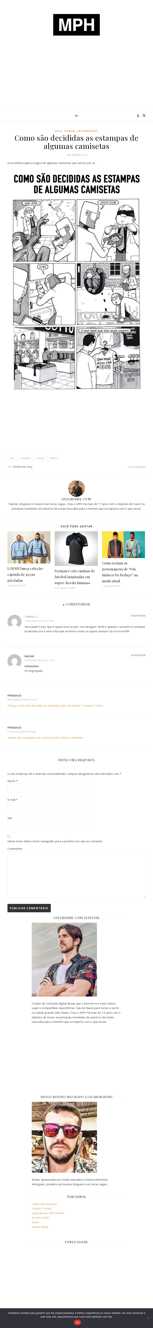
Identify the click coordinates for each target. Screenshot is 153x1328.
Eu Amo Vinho (40, 1217)
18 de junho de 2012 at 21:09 (39, 660)
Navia (35, 1222)
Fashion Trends (41, 1208)
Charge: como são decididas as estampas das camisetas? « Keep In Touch (55, 705)
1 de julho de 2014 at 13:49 (21, 731)
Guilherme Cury (22, 466)
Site (9, 818)
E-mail (12, 799)
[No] (148, 1318)
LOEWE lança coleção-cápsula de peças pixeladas (25, 574)
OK (77, 1322)
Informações (87, 131)
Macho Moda (40, 1227)
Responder (138, 615)
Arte (58, 131)
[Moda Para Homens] (76, 25)
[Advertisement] (76, 82)
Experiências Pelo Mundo (48, 1213)
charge (40, 458)
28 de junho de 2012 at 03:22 (22, 699)
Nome (12, 781)
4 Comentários (137, 467)
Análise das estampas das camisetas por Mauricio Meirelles (45, 737)
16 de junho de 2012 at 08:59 (39, 620)
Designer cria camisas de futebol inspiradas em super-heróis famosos (75, 577)
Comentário (14, 848)
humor (69, 131)
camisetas (25, 458)
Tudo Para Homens (44, 1204)
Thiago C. (32, 616)
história (54, 458)
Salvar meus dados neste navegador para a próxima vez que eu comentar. (55, 841)
